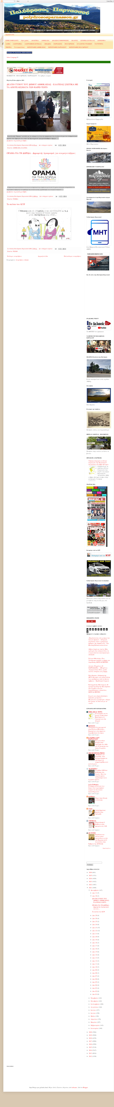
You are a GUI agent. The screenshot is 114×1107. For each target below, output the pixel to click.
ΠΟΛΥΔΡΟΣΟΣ (69, 44)
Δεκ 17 (94, 946)
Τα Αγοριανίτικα (19, 47)
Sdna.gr (102, 490)
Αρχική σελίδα (10, 34)
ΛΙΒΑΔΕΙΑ (47, 44)
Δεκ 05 (94, 982)
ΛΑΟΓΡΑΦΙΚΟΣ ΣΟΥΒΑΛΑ (33, 44)
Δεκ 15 (94, 952)
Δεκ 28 (94, 918)
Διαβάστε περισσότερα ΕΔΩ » (17, 141)
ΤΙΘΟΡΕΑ (8, 47)
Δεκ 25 (94, 921)
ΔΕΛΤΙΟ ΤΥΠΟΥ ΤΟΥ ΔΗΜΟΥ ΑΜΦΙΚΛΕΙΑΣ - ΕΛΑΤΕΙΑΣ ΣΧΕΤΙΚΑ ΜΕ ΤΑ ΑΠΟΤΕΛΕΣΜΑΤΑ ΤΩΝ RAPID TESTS (42, 86)
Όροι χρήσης (25, 40)
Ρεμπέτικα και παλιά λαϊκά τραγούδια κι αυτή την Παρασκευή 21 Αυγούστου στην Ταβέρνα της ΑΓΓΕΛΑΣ (97, 839)
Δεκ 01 (94, 994)
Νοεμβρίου (94, 998)
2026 (90, 872)
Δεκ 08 (94, 973)
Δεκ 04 (94, 985)
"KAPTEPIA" (93, 769)
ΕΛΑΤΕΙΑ (24, 148)
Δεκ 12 (94, 961)
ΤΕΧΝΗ (15, 251)
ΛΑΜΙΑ (8, 44)
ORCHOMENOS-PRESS (96, 753)
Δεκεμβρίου (95, 890)
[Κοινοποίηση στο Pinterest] (65, 145)
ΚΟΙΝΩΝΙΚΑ (101, 40)
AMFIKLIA (92, 821)
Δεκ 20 (94, 937)
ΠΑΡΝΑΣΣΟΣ (58, 44)
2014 (90, 1050)
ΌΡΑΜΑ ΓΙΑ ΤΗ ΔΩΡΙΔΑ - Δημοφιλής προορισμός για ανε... (101, 907)
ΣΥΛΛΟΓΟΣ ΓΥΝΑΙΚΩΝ (84, 44)
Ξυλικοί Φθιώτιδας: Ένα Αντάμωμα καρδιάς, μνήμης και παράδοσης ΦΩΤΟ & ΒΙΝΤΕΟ (99, 660)
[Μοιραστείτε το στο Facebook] (64, 145)
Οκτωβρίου (95, 1001)
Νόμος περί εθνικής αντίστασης (101, 799)
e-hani (90, 809)
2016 (90, 1044)
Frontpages (90, 487)
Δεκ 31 (94, 893)
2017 (90, 1041)
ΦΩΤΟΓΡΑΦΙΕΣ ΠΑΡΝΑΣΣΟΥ (57, 47)
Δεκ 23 (94, 928)
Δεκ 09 (94, 970)
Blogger (85, 1087)
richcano (74, 1087)
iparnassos (91, 726)
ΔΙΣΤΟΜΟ (92, 833)
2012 (90, 1056)
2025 (90, 875)
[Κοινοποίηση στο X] (62, 145)
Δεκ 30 (94, 896)
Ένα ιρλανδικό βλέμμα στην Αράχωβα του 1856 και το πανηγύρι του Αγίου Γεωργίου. (101, 744)
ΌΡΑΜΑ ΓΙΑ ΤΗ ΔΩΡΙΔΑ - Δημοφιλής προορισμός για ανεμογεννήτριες (41, 153)
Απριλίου (94, 1019)
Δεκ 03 (94, 988)
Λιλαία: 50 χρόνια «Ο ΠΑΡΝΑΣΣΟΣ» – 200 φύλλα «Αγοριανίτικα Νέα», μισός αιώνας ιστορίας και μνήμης (97, 668)
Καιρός (104, 495)
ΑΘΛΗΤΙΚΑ (35, 40)
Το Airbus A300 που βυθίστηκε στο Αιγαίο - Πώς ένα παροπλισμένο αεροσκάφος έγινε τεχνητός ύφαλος (97, 775)
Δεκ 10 (94, 967)
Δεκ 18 (94, 943)
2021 (90, 888)
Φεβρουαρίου (95, 1025)
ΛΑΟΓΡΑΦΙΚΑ (17, 44)
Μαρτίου (94, 1022)
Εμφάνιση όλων (107, 848)
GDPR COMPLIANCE (12, 40)
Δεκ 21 (94, 934)
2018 (90, 1038)
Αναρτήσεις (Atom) (22, 260)
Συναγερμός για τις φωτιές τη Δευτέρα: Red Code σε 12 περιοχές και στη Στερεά (101, 717)
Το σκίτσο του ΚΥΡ (16, 204)
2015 (90, 1047)
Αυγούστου (95, 1007)
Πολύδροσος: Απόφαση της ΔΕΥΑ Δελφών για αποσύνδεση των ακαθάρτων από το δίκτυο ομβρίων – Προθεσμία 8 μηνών (99, 678)
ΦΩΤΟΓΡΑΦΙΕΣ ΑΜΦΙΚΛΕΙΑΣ (36, 47)
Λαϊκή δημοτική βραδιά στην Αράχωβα (100, 812)
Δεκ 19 (94, 940)
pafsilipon (91, 796)
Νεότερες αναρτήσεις (14, 256)
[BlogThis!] (60, 145)
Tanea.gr (89, 492)
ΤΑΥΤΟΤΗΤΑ (99, 44)
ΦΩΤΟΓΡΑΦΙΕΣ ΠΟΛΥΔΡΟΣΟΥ (78, 47)
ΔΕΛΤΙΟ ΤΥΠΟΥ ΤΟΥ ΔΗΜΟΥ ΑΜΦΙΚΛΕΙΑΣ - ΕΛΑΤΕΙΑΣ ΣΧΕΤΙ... (101, 900)
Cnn (96, 487)
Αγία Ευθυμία (93, 784)
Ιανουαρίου (95, 1028)
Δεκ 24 (94, 924)
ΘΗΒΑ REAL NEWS (95, 712)
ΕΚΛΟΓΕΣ (75, 40)
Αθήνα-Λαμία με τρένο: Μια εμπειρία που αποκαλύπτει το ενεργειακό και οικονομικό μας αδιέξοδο (98, 652)
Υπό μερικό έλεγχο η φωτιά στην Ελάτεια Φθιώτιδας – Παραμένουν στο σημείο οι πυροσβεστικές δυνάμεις (97, 730)
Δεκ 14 (94, 955)
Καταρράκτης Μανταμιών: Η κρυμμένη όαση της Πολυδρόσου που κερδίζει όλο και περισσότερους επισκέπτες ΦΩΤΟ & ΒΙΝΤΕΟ (99, 688)
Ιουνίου (93, 1013)
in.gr (94, 492)
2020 (90, 1032)
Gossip (99, 492)
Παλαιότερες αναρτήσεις (72, 256)
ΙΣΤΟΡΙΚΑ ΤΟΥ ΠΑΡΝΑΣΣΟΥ (93, 738)
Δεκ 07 (94, 976)
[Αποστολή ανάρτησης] (55, 145)
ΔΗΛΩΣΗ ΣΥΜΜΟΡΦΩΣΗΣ (60, 40)
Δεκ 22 (94, 931)
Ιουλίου (93, 1010)
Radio (99, 495)
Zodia (104, 492)
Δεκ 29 (94, 915)
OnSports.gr (95, 490)
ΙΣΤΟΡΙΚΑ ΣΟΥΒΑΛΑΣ (88, 40)
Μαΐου (93, 1016)
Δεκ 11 (94, 964)
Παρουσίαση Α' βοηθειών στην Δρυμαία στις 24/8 (101, 824)
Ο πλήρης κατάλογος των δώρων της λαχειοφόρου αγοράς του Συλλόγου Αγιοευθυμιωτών (96, 789)
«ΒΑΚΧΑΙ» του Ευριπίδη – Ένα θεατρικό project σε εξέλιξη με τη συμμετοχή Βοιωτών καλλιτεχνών (98, 759)
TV (95, 495)
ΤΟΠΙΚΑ (15, 199)
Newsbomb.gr (102, 487)
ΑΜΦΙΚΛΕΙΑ (45, 40)
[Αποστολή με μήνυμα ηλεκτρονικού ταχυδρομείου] (59, 145)
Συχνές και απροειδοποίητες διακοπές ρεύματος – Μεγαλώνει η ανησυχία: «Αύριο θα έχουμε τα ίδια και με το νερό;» (99, 699)
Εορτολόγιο (90, 495)
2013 (90, 1053)
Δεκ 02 (94, 991)
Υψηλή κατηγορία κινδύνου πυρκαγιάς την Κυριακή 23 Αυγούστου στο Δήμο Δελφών (98, 462)
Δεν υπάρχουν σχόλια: (46, 145)
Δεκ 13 (94, 958)
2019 (90, 1035)
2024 (90, 878)
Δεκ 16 (94, 949)
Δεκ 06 (94, 979)
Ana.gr (89, 490)
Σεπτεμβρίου (95, 1004)
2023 (90, 881)
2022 (90, 885)
